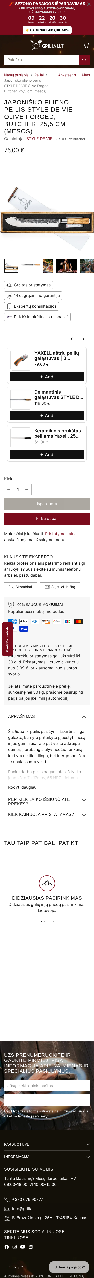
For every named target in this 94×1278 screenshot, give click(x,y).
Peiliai (39, 75)
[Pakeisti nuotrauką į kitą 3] (47, 266)
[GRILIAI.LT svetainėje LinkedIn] (31, 1248)
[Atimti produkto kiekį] (8, 489)
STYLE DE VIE (39, 138)
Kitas (86, 75)
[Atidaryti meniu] (7, 45)
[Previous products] (71, 338)
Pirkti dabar (47, 518)
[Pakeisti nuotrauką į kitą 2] (30, 266)
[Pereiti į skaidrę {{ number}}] (41, 921)
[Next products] (83, 338)
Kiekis (9, 478)
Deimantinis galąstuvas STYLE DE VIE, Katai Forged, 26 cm (58, 399)
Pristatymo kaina (61, 533)
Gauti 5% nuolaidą (7, 639)
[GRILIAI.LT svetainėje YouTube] (23, 1248)
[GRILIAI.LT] (47, 45)
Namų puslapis (16, 75)
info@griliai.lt (24, 1208)
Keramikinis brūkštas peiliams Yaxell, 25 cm (57, 436)
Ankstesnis (67, 75)
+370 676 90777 (27, 1199)
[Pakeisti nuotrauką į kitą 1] (11, 266)
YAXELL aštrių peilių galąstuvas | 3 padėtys (56, 358)
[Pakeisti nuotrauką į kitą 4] (66, 266)
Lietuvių (13, 1266)
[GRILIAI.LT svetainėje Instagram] (15, 1248)
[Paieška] (84, 60)
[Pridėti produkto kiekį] (26, 489)
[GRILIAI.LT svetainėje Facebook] (7, 1248)
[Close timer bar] (89, 4)
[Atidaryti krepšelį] (86, 45)
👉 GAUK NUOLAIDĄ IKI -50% (47, 30)
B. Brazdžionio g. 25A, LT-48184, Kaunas (49, 1217)
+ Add (46, 376)
